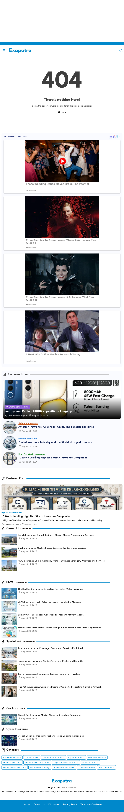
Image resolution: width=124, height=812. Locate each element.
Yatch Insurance (106, 767)
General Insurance (12, 762)
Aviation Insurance (12, 757)
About (27, 804)
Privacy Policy (70, 804)
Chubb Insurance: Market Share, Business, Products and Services (52, 548)
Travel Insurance (87, 767)
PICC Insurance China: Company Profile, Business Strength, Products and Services (61, 561)
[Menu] (4, 50)
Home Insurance (90, 762)
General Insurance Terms (37, 762)
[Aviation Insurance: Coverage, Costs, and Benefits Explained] (10, 427)
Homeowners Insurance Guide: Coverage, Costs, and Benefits (50, 661)
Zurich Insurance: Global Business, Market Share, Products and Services (56, 535)
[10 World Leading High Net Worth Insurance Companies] (10, 458)
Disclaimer (53, 804)
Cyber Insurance (76, 757)
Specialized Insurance (64, 767)
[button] (121, 50)
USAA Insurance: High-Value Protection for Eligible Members (49, 602)
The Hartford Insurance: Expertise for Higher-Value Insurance (50, 589)
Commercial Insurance (53, 757)
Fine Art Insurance (97, 757)
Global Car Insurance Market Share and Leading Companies (49, 715)
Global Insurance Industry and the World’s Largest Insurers (55, 442)
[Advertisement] (62, 21)
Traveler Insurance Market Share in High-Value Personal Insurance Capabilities (59, 628)
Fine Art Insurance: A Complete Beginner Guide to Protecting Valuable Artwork (59, 687)
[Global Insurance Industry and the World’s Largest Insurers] (10, 443)
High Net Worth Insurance (66, 762)
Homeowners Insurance (14, 767)
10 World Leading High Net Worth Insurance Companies (52, 457)
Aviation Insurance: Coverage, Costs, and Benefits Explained (56, 427)
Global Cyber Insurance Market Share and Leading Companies (51, 736)
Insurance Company (39, 767)
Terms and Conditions (91, 804)
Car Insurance (32, 757)
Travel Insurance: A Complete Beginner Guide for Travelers (49, 674)
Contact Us (39, 804)
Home (63, 112)
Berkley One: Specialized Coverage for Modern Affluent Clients (51, 615)
